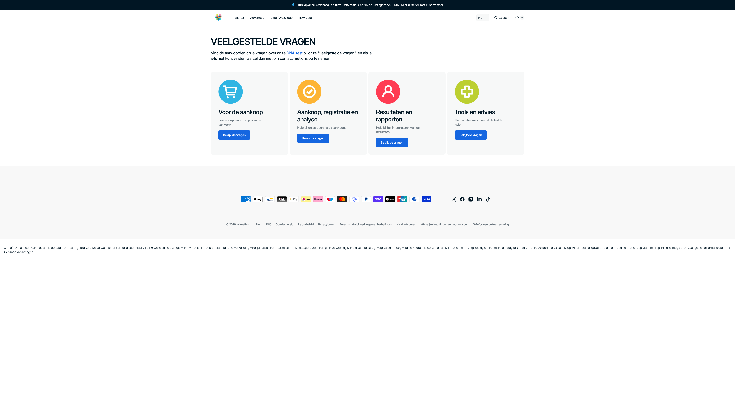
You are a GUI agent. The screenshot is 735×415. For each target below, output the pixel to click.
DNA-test (294, 53)
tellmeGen (243, 224)
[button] (501, 17)
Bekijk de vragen (234, 135)
